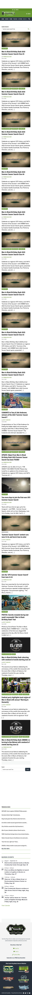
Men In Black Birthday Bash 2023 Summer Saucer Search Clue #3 (13, 293)
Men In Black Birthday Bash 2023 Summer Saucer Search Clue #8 (13, 92)
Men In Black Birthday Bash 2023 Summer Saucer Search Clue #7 (13, 132)
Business (25, 19)
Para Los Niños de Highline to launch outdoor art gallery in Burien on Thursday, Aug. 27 (17, 872)
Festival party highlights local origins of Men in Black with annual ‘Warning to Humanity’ (16, 699)
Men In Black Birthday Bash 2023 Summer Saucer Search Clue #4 (13, 253)
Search (3, 767)
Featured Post (22, 88)
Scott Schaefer (6, 420)
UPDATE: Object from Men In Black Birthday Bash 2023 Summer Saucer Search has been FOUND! (14, 457)
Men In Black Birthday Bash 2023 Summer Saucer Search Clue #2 (13, 333)
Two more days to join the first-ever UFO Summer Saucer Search (16, 498)
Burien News (4, 48)
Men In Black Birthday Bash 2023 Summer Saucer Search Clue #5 (13, 213)
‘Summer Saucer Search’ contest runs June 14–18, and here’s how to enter (15, 535)
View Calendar (6, 905)
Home (3, 19)
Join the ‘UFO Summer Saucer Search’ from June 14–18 (15, 575)
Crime (11, 19)
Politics (15, 19)
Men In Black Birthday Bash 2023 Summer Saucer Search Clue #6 (13, 172)
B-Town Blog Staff (7, 56)
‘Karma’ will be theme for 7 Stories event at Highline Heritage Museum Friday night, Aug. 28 (16, 899)
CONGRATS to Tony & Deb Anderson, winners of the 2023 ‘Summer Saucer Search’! (15, 414)
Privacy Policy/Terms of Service (16, 993)
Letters (20, 19)
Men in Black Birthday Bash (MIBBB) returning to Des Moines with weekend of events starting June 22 (16, 742)
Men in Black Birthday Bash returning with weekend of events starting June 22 (16, 658)
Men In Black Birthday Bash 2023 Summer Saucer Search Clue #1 (13, 373)
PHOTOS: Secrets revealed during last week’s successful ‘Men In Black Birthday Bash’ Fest (15, 617)
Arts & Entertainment (6, 88)
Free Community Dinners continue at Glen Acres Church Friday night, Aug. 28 (17, 890)
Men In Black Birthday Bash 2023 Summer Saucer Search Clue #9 (13, 52)
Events (6, 19)
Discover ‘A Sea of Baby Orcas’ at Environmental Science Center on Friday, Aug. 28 (15, 881)
